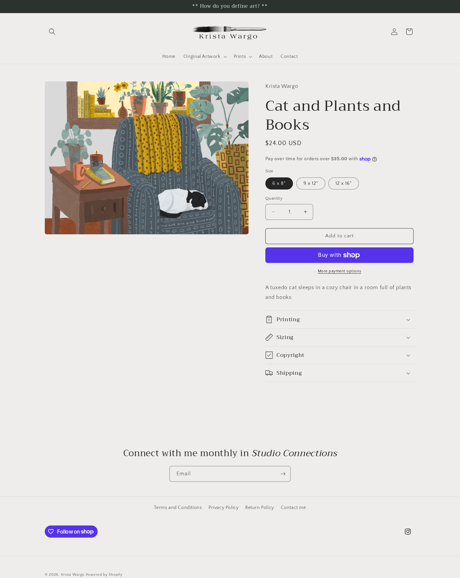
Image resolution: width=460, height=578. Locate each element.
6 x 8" (279, 183)
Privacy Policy (223, 507)
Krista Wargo (73, 575)
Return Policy (259, 507)
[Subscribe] (282, 474)
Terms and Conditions (178, 507)
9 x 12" (310, 183)
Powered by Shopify (104, 575)
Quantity (274, 198)
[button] (52, 31)
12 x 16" (343, 183)
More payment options (339, 271)
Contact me (293, 507)
